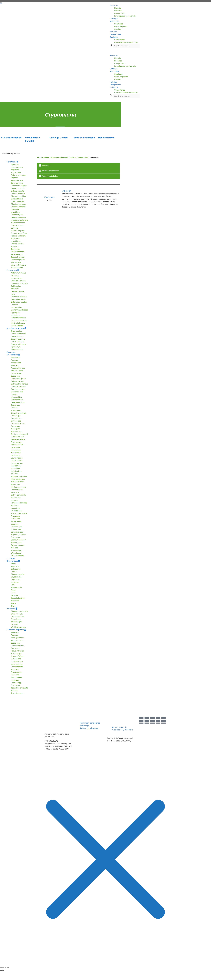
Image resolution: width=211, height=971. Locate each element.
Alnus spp (15, 365)
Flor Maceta (11, 162)
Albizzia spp (16, 363)
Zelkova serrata (17, 556)
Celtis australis (17, 400)
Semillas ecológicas (84, 137)
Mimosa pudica (17, 482)
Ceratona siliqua (18, 402)
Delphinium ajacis (18, 299)
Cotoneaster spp (18, 423)
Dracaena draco (17, 616)
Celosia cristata (17, 191)
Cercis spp (15, 405)
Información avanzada (50, 171)
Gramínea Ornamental (16, 328)
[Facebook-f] (141, 720)
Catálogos (118, 24)
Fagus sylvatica (17, 651)
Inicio (39, 157)
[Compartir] (5, 967)
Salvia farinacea (17, 252)
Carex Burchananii (18, 334)
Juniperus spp (17, 661)
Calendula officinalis (19, 283)
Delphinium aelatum (19, 302)
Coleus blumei (17, 199)
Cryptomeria (16, 577)
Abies (13, 563)
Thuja (13, 606)
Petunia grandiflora (19, 233)
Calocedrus (15, 569)
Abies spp (15, 632)
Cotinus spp (16, 421)
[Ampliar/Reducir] (1, 967)
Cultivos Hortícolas (11, 137)
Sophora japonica (18, 534)
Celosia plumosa (18, 193)
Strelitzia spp (16, 542)
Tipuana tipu (16, 550)
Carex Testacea (17, 341)
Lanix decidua (17, 664)
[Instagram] (152, 720)
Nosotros (114, 5)
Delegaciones (115, 34)
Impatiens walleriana (19, 220)
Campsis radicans (18, 386)
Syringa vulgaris (17, 545)
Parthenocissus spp (19, 503)
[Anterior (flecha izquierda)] (1, 970)
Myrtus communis (18, 487)
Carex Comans (17, 336)
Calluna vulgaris (17, 381)
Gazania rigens (17, 215)
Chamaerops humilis (19, 611)
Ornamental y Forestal (59, 157)
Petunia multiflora (18, 236)
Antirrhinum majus (18, 175)
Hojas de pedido (121, 26)
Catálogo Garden (58, 137)
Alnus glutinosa (17, 638)
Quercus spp (16, 682)
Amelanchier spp (18, 368)
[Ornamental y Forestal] (28, 130)
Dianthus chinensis (18, 207)
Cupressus (15, 579)
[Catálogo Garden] (52, 130)
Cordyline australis (18, 413)
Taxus (13, 603)
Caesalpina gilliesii (18, 378)
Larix (13, 585)
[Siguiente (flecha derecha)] (3, 970)
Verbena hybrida (18, 260)
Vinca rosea (16, 262)
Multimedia (114, 21)
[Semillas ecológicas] (76, 130)
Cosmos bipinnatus (19, 297)
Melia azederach (18, 479)
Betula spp (15, 376)
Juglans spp (16, 659)
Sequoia (14, 595)
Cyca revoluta (17, 614)
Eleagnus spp (16, 431)
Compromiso (119, 13)
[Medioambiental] (100, 130)
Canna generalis (17, 188)
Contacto (114, 37)
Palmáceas (11, 608)
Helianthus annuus (18, 217)
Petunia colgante (18, 230)
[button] (158, 51)
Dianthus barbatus (18, 204)
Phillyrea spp (16, 511)
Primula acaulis (17, 244)
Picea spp (15, 675)
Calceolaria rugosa (19, 185)
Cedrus (14, 571)
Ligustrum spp (17, 463)
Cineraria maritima (18, 196)
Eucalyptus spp (17, 437)
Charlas (117, 29)
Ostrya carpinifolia (18, 495)
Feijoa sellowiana (18, 439)
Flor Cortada (12, 270)
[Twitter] (147, 720)
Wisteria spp (16, 553)
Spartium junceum (18, 540)
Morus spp (15, 484)
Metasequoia (16, 587)
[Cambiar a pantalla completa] (3, 967)
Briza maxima (16, 331)
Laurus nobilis (16, 458)
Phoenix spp (16, 619)
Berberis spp (16, 373)
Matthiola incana (18, 222)
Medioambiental (106, 137)
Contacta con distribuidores (126, 42)
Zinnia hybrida (17, 267)
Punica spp (15, 519)
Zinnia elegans (17, 326)
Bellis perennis (17, 183)
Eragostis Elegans (18, 344)
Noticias (113, 32)
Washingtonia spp (18, 627)
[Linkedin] (163, 720)
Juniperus (15, 582)
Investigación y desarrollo (125, 16)
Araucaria (15, 566)
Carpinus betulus (18, 389)
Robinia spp (16, 529)
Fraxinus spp (16, 442)
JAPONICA (66, 191)
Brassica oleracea (18, 281)
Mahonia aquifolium (19, 476)
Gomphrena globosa (19, 310)
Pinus (13, 593)
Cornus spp (16, 415)
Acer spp (14, 360)
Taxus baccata (17, 693)
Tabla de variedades (50, 176)
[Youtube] (158, 720)
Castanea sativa (17, 645)
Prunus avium (16, 672)
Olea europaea (17, 667)
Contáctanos (119, 40)
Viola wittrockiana (18, 265)
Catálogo (114, 18)
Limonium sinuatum (19, 320)
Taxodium (15, 600)
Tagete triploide (17, 257)
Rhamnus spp (16, 526)
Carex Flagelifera (18, 339)
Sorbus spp (15, 537)
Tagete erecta (17, 254)
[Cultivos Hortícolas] (4, 130)
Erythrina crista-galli (19, 434)
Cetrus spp (15, 648)
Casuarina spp (17, 392)
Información (46, 165)
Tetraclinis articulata (19, 688)
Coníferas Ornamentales (78, 157)
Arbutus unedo (17, 371)
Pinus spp (15, 669)
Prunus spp (15, 516)
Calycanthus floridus (19, 384)
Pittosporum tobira (19, 513)
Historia (117, 8)
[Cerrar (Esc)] (8, 967)
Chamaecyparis (17, 574)
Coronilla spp (16, 418)
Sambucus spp (17, 532)
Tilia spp (14, 548)
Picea (13, 590)
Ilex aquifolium (17, 445)
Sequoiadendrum (18, 598)
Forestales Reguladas (15, 630)
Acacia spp (15, 357)
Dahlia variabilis (17, 201)
